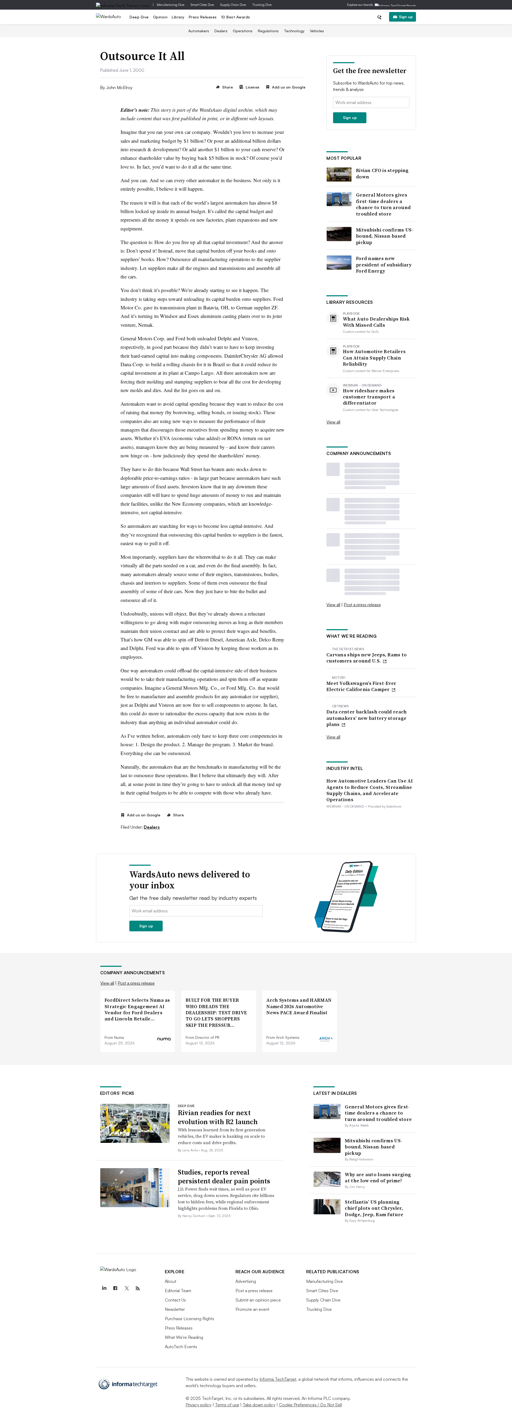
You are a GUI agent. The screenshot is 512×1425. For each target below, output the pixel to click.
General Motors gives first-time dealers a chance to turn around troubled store (383, 204)
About (170, 1281)
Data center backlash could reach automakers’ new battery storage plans (366, 718)
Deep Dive (139, 17)
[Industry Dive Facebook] (115, 1288)
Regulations (268, 31)
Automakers (198, 31)
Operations (243, 31)
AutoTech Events (181, 1346)
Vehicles (317, 31)
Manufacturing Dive (170, 5)
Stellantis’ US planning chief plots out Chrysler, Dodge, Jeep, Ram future (374, 1208)
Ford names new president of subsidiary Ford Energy (383, 264)
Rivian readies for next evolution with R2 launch (218, 1117)
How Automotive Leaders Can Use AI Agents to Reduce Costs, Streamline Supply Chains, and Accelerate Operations (369, 790)
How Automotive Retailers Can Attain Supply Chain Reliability (374, 357)
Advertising (245, 1281)
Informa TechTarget (277, 1379)
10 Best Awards (235, 17)
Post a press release (362, 604)
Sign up (406, 16)
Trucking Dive (261, 5)
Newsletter (175, 1309)
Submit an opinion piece (258, 1300)
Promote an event (252, 1309)
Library (178, 17)
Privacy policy (198, 1404)
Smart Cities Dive (202, 5)
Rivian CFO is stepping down (382, 173)
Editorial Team (178, 1290)
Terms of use (227, 1404)
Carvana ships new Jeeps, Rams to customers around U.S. (366, 658)
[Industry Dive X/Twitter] (126, 1288)
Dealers (220, 31)
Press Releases (203, 17)
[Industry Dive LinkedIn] (104, 1288)
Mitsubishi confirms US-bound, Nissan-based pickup (384, 236)
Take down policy (259, 1404)
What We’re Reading (184, 1337)
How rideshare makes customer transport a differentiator (369, 397)
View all (333, 422)
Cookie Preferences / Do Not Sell (310, 1404)
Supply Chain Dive (233, 5)
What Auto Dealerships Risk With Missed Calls (376, 322)
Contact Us (175, 1300)
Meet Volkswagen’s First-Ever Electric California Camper (361, 686)
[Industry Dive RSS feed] (137, 1288)
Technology (294, 31)
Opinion (160, 17)
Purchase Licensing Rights (189, 1318)
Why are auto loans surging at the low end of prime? (378, 1177)
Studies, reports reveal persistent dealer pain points (224, 1176)
